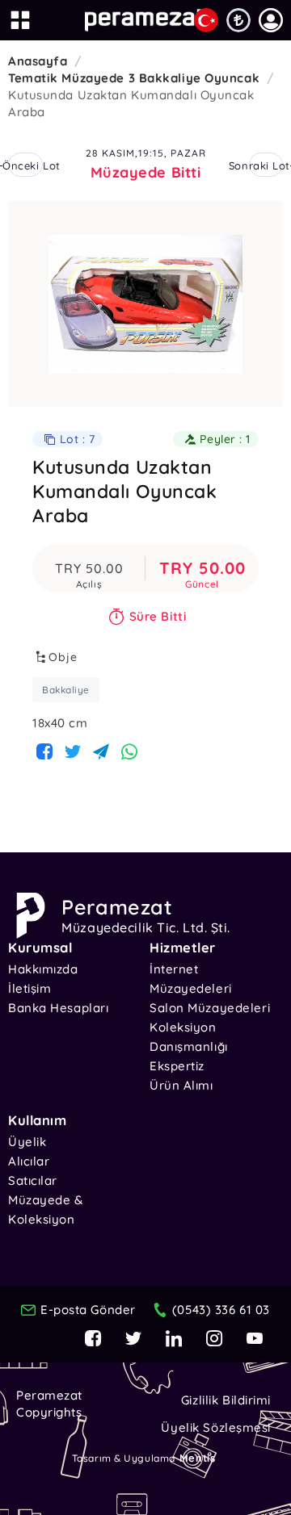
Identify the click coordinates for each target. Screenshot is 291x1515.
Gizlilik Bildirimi (226, 1400)
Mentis (197, 1457)
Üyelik (27, 1141)
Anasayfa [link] (37, 61)
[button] (271, 20)
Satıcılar (32, 1180)
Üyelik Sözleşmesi (216, 1427)
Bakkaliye (66, 690)
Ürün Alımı (181, 1085)
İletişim (29, 988)
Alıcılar (28, 1161)
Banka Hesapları (58, 1007)
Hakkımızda (43, 969)
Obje (63, 657)
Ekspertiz (177, 1065)
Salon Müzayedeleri (210, 1007)
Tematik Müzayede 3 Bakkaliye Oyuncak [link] (133, 78)
